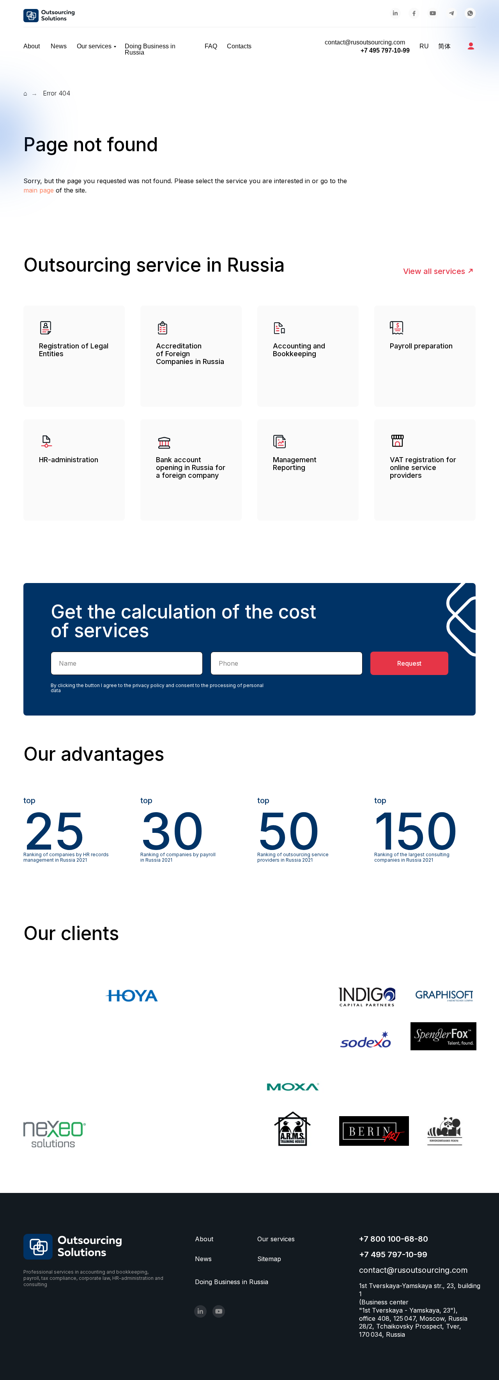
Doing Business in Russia (150, 49)
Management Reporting (295, 464)
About (31, 46)
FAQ (211, 46)
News (59, 46)
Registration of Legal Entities (73, 350)
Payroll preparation (421, 346)
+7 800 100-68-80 (393, 1239)
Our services (94, 46)
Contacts (239, 46)
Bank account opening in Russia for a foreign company (190, 467)
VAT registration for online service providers (423, 467)
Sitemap (269, 1259)
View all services (434, 271)
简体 (444, 46)
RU (424, 46)
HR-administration (68, 460)
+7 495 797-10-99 (385, 50)
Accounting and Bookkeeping (299, 350)
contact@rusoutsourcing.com (365, 42)
